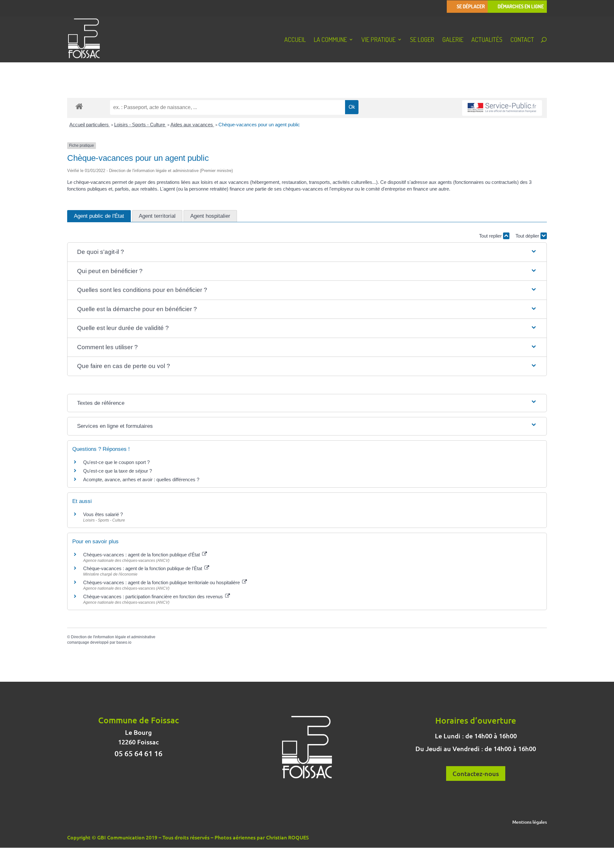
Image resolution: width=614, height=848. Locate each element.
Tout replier (491, 236)
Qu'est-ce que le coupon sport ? (116, 462)
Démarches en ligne (521, 7)
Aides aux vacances (192, 124)
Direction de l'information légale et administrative (113, 637)
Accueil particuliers (89, 124)
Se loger (422, 40)
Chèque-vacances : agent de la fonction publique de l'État (143, 568)
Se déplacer (471, 7)
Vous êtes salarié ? (103, 514)
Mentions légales (529, 822)
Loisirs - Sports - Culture (140, 124)
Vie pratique (378, 40)
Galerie (452, 40)
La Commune (330, 40)
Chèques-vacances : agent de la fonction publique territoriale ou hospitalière (162, 582)
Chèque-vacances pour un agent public (259, 124)
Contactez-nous (476, 773)
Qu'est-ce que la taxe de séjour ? (117, 471)
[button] (307, 252)
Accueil (295, 40)
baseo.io (123, 642)
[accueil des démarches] (79, 106)
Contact (522, 40)
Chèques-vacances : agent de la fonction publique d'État (142, 554)
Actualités (486, 40)
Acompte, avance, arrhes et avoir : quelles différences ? (141, 479)
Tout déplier (528, 236)
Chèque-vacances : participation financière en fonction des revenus (153, 596)
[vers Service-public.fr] (502, 108)
